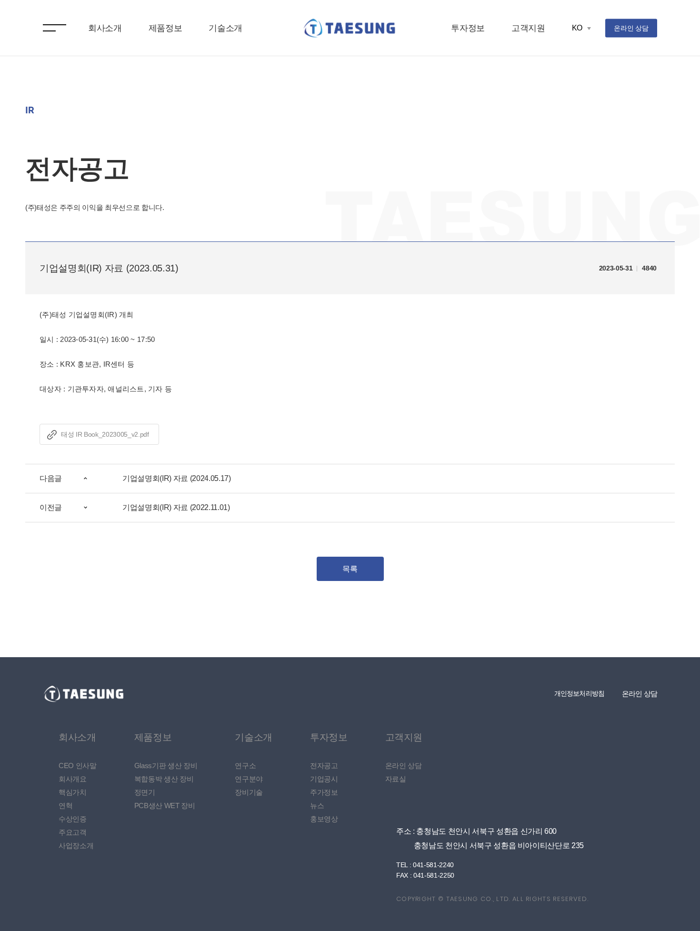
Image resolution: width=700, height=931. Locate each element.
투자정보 (468, 28)
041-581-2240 (433, 865)
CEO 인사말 (78, 765)
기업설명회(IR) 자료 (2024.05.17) (176, 478)
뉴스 (317, 805)
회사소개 (105, 28)
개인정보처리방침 (579, 693)
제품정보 (165, 28)
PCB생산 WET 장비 (164, 805)
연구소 (245, 765)
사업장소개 (76, 845)
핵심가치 (73, 792)
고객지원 (528, 28)
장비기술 (249, 792)
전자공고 (324, 765)
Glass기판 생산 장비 (166, 765)
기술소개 (225, 28)
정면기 (144, 792)
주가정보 (324, 792)
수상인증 (73, 819)
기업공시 (324, 779)
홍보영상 (324, 819)
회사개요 (73, 779)
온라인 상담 (631, 27)
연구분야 (249, 779)
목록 (349, 569)
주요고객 (73, 832)
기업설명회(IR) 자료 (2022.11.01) (176, 507)
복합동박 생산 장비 (164, 779)
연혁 (65, 805)
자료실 (395, 779)
